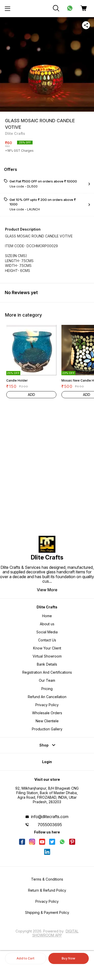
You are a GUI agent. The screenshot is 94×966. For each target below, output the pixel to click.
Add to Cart (25, 958)
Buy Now (68, 958)
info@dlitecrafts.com (49, 816)
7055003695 (50, 824)
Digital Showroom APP (55, 933)
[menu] (7, 8)
